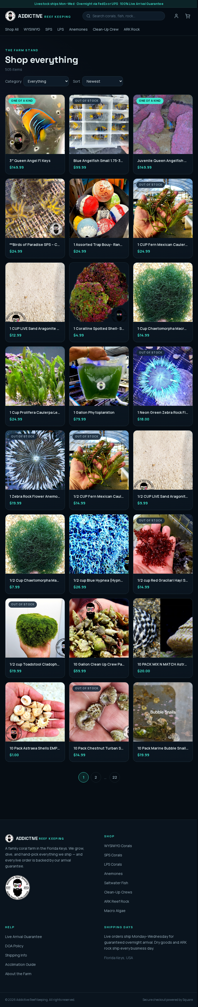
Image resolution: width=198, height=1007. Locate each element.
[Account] (176, 16)
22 (114, 777)
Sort (76, 81)
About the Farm (18, 973)
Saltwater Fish (116, 882)
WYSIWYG (32, 29)
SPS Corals (113, 855)
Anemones (78, 29)
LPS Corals (113, 864)
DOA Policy (14, 945)
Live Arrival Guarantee (23, 936)
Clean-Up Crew (106, 29)
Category (13, 81)
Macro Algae (115, 910)
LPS (60, 29)
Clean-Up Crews (118, 892)
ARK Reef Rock (116, 901)
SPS (48, 29)
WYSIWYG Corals (118, 845)
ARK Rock (132, 29)
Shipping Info (16, 955)
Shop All (12, 29)
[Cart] (188, 16)
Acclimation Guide (20, 964)
